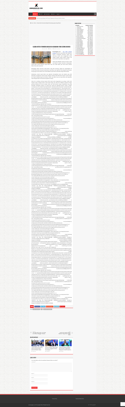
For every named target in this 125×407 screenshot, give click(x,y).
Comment (33, 361)
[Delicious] (94, 405)
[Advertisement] (51, 34)
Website (32, 381)
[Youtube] (93, 405)
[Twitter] (91, 405)
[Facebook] (89, 405)
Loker (53, 14)
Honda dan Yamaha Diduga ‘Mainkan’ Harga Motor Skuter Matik (64, 333)
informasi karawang (48, 309)
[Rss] (88, 405)
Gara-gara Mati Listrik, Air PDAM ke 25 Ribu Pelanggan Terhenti (39, 332)
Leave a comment (57, 48)
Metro (35, 14)
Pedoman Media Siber (80, 398)
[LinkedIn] (92, 405)
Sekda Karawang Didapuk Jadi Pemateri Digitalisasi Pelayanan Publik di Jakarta (65, 348)
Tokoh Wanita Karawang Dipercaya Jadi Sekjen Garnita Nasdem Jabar (36, 348)
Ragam (58, 14)
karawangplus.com (32, 404)
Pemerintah (47, 14)
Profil (41, 14)
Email (32, 377)
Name (32, 373)
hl (41, 309)
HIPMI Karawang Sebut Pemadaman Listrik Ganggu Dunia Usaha (47, 18)
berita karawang (36, 309)
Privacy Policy (54, 398)
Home (31, 14)
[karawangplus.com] (36, 6)
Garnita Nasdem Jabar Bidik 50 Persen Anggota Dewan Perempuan (51, 348)
